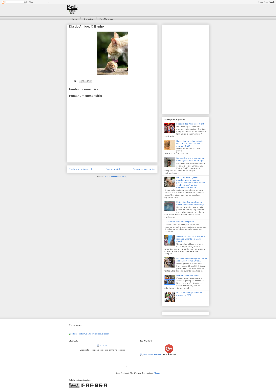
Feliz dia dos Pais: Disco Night (190, 124)
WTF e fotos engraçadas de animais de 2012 (189, 293)
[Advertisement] (185, 69)
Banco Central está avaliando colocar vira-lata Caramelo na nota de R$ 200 (189, 143)
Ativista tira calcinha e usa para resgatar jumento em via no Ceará (190, 238)
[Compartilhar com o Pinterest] (91, 81)
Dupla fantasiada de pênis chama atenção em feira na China (191, 259)
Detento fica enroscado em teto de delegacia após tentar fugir (190, 159)
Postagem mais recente (81, 169)
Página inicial (113, 169)
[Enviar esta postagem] (75, 81)
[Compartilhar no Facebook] (88, 81)
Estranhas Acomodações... (188, 275)
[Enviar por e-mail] (80, 81)
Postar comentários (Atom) (116, 177)
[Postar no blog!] (82, 81)
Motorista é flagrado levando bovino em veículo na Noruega (190, 203)
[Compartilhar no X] (85, 81)
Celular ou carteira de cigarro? (180, 221)
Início (74, 18)
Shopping (88, 18)
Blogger (157, 373)
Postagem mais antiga (144, 169)
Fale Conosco (106, 18)
